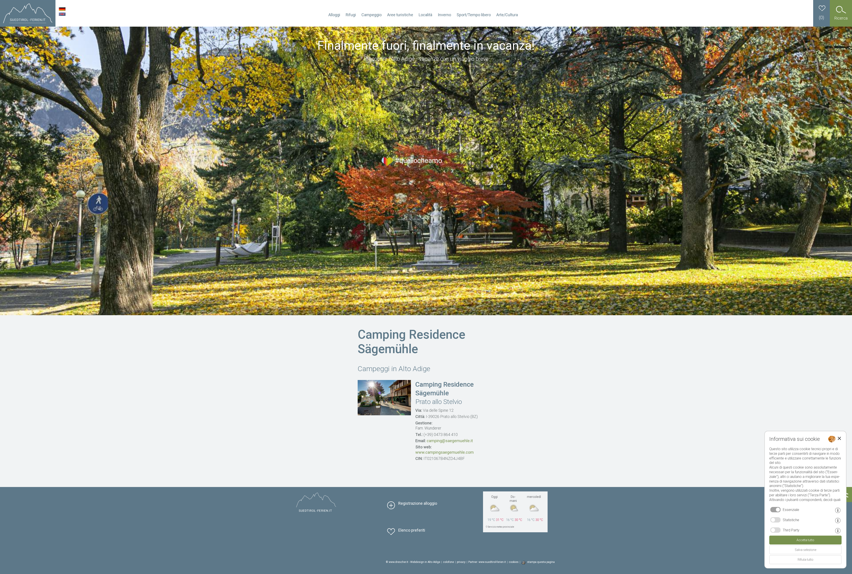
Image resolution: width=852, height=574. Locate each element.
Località (425, 14)
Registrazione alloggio (417, 503)
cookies (514, 562)
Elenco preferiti (411, 530)
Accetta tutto (805, 540)
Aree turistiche (400, 14)
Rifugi (351, 14)
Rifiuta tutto (805, 559)
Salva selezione (805, 550)
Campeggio (371, 14)
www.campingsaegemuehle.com (444, 452)
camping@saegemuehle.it (450, 440)
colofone (448, 562)
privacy (461, 562)
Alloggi (334, 14)
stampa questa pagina (541, 562)
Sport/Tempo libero (474, 14)
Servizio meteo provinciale (501, 527)
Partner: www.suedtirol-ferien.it (487, 562)
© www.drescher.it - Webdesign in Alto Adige (413, 562)
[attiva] (775, 520)
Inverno (444, 14)
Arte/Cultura (507, 14)
